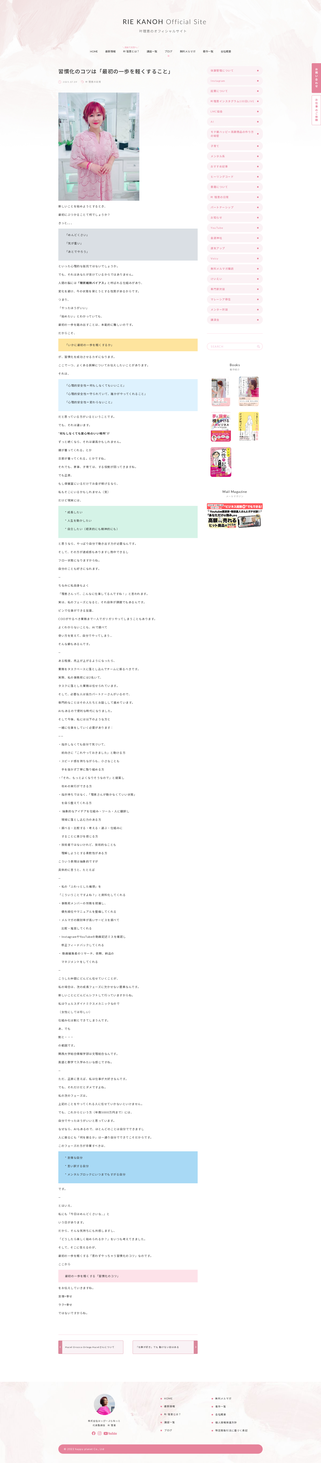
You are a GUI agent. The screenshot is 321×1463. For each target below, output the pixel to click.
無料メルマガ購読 (222, 268)
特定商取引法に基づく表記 (231, 1430)
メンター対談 (219, 309)
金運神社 (216, 238)
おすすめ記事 (219, 166)
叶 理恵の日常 (93, 81)
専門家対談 (218, 289)
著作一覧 (208, 51)
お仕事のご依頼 (316, 110)
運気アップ (218, 248)
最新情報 (110, 51)
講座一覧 (152, 51)
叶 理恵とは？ (131, 51)
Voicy (214, 258)
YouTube (217, 227)
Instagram (218, 80)
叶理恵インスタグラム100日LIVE (232, 101)
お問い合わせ (316, 78)
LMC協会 (217, 111)
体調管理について (222, 70)
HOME (94, 51)
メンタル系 (218, 156)
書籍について (219, 186)
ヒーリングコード (222, 176)
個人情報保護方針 (226, 1422)
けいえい (216, 278)
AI (212, 121)
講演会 (215, 319)
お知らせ (216, 217)
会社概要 (226, 51)
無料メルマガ (187, 51)
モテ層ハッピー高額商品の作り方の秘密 (232, 133)
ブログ (168, 51)
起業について (219, 91)
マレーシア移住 (221, 299)
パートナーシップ (222, 207)
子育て (215, 146)
